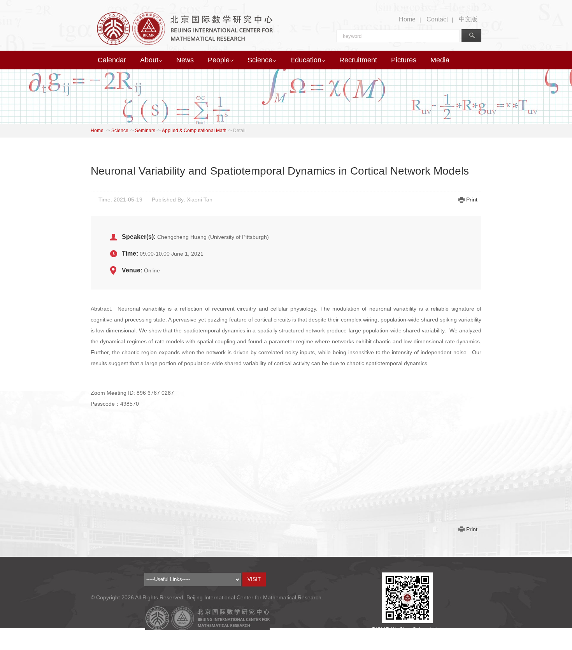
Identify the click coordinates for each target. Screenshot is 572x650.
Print (471, 199)
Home (407, 19)
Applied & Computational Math (194, 130)
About (149, 60)
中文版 (468, 19)
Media (439, 60)
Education (305, 60)
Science (259, 60)
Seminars (145, 130)
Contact (437, 19)
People (219, 60)
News (185, 60)
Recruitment (358, 60)
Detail (239, 130)
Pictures (403, 60)
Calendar (112, 60)
